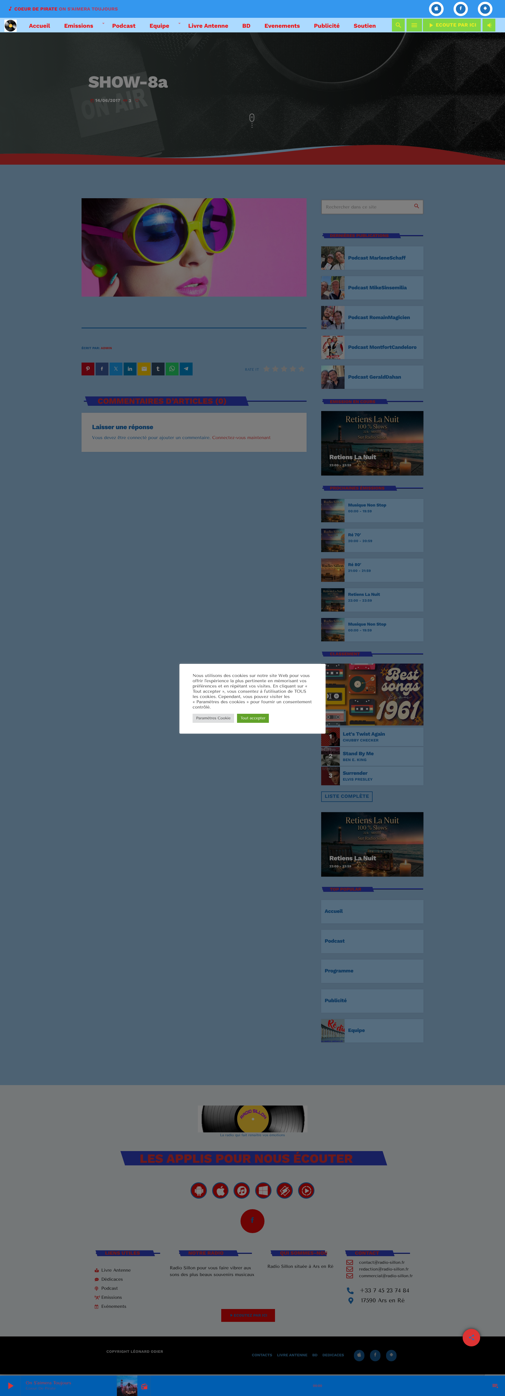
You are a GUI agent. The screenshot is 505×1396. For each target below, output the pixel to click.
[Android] (485, 9)
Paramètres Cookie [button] (213, 718)
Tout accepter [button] (253, 718)
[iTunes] (436, 9)
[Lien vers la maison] (10, 25)
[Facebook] (461, 9)
